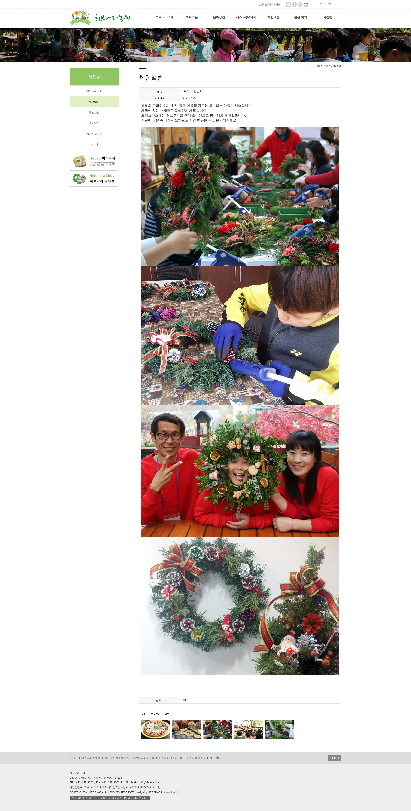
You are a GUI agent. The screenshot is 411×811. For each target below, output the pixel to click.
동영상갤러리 (94, 133)
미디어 (94, 144)
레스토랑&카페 (246, 17)
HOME (73, 757)
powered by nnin (171, 792)
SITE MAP (215, 757)
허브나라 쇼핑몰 (91, 757)
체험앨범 (94, 101)
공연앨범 (94, 112)
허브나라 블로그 (196, 757)
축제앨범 (94, 123)
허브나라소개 (165, 17)
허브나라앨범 (94, 90)
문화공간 (219, 17)
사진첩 (327, 17)
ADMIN (335, 757)
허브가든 (192, 17)
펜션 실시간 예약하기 (116, 757)
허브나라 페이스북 (143, 757)
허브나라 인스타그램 (170, 757)
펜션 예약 (300, 17)
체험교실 (273, 17)
